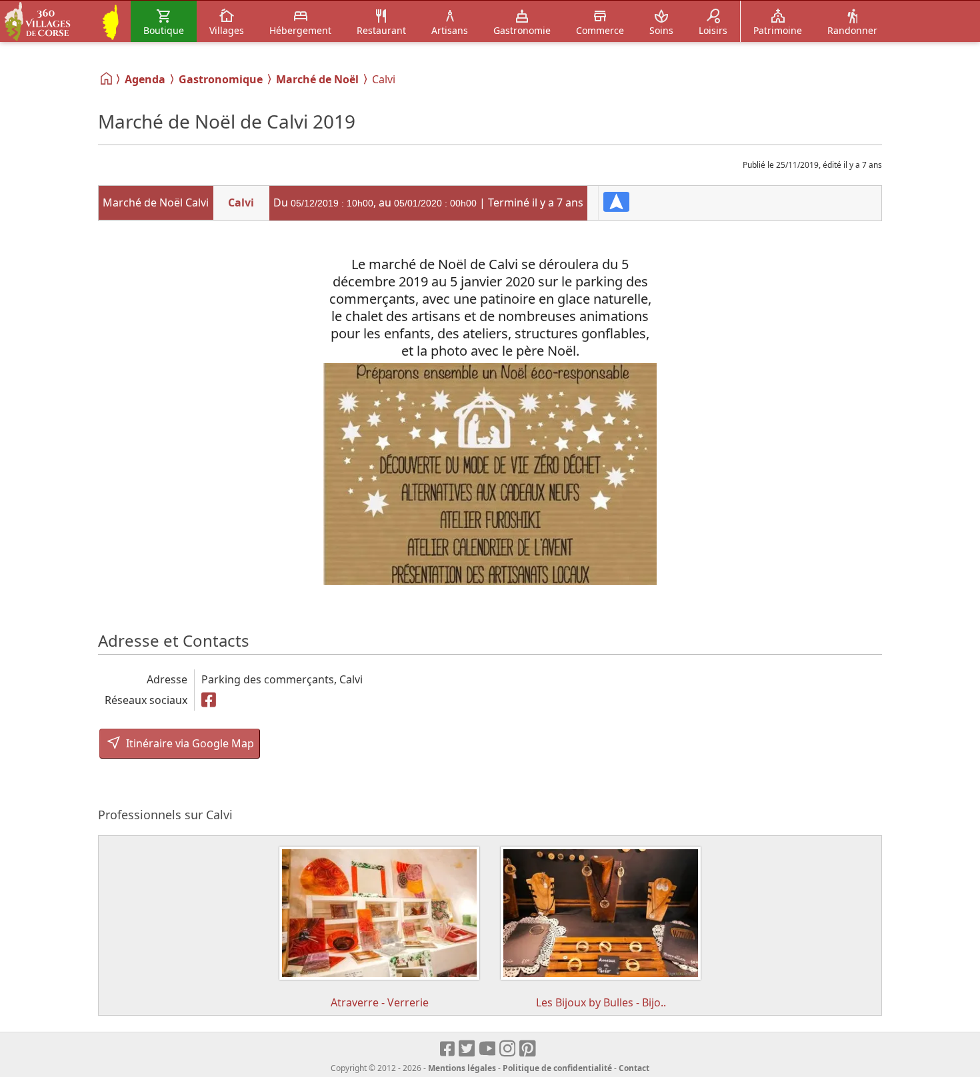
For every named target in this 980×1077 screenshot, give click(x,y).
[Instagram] (508, 1049)
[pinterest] (528, 1049)
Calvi (241, 202)
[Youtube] (488, 1049)
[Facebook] (209, 700)
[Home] (107, 78)
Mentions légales (462, 1068)
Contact (634, 1068)
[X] (468, 1049)
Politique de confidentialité (557, 1068)
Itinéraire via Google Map (188, 743)
